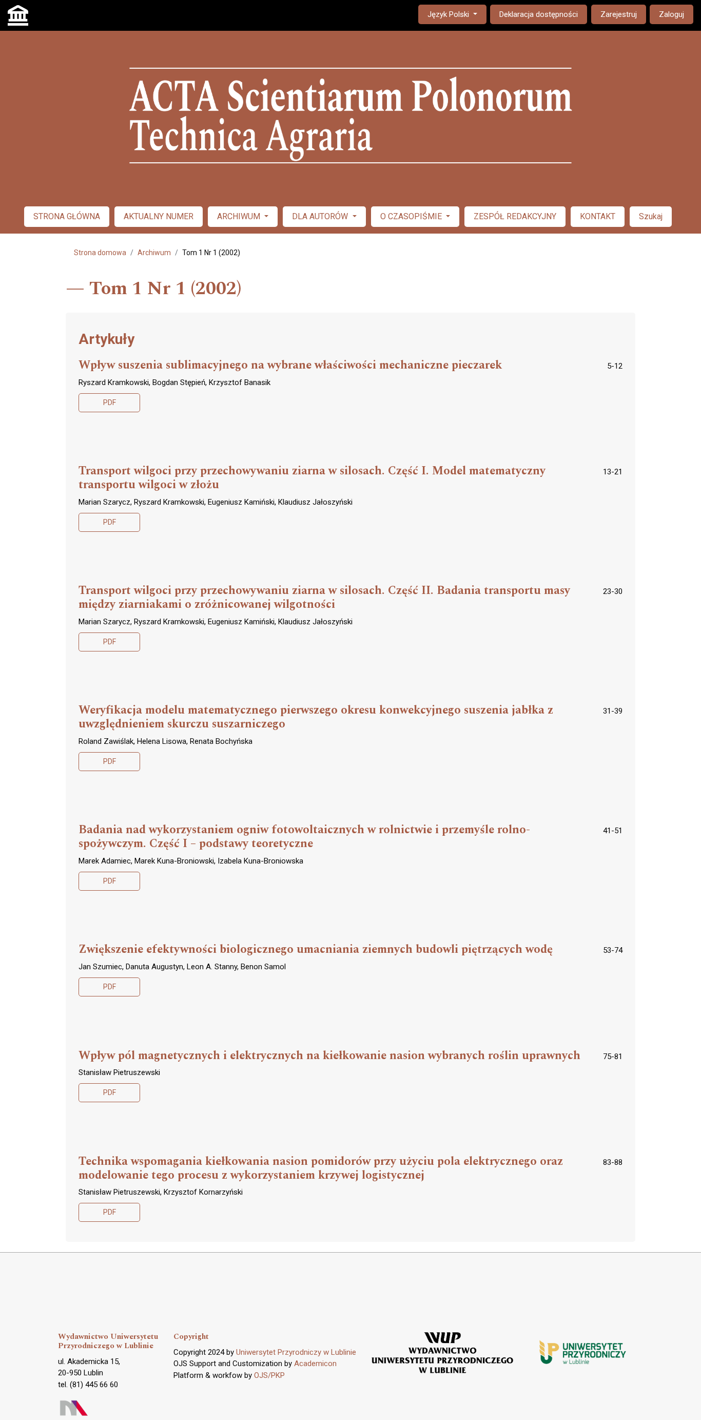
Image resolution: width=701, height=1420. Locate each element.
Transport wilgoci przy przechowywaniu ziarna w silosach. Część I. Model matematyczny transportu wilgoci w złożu (312, 478)
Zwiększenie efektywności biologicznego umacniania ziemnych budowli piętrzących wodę (316, 950)
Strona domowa (100, 252)
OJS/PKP (269, 1375)
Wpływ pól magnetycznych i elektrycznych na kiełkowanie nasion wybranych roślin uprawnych (329, 1056)
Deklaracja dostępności (538, 14)
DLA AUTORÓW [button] (321, 216)
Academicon (315, 1363)
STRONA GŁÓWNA (66, 216)
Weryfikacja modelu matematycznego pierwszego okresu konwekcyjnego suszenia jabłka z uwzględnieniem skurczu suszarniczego (316, 717)
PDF (109, 402)
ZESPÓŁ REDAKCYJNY (515, 216)
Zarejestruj (618, 14)
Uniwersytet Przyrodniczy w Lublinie (296, 1352)
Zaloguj (671, 14)
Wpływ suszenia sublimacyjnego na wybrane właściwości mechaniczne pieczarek (290, 365)
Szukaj (651, 216)
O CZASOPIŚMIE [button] (412, 216)
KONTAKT (597, 216)
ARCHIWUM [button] (239, 216)
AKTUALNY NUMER (158, 216)
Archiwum (154, 252)
